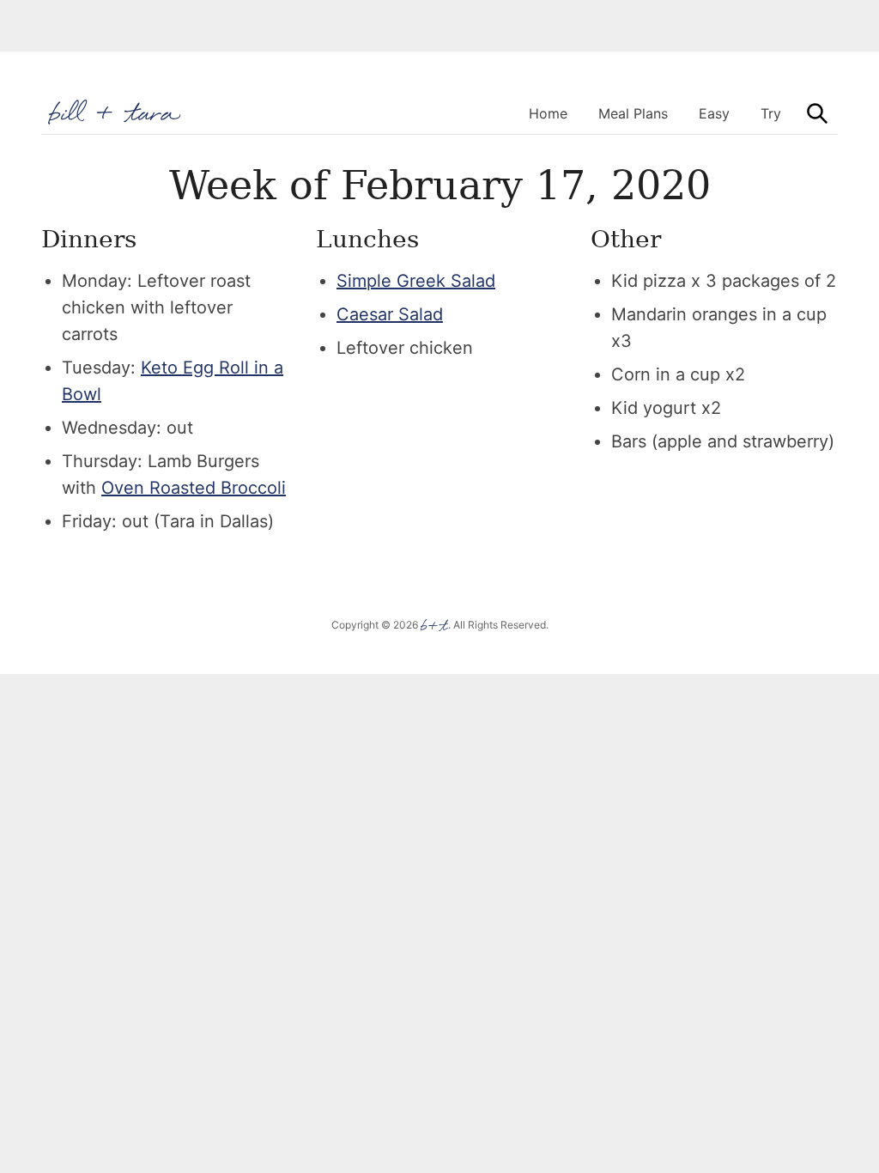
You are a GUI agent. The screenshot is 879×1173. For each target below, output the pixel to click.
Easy (714, 113)
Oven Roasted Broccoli (193, 487)
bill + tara (115, 112)
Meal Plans (633, 113)
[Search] (817, 113)
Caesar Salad (389, 314)
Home (548, 113)
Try (771, 113)
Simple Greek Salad (415, 280)
